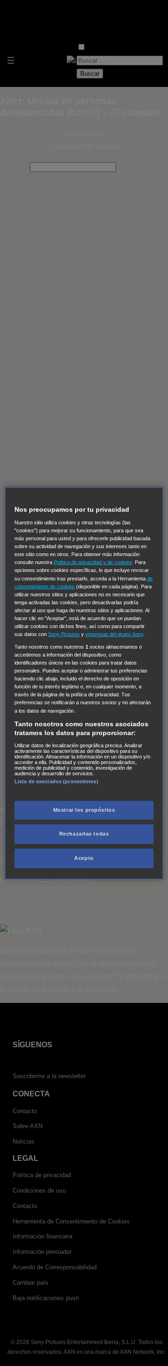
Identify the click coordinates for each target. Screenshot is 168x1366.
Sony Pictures (64, 634)
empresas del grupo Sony (114, 634)
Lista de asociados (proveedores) (56, 781)
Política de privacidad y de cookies (93, 562)
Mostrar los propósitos (84, 810)
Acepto (83, 858)
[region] (84, 683)
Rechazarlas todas (84, 834)
